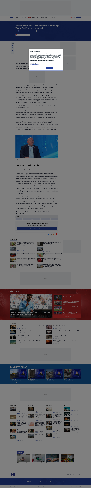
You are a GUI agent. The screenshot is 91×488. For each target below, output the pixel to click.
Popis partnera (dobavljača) (34, 64)
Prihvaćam (49, 67)
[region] (46, 60)
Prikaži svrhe (42, 67)
